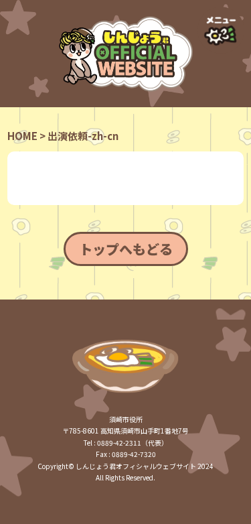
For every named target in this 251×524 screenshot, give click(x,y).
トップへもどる (126, 249)
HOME (22, 136)
